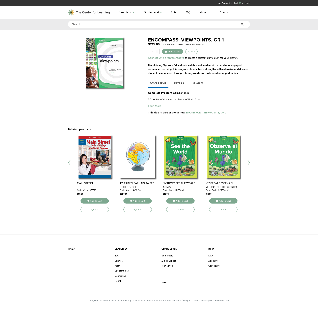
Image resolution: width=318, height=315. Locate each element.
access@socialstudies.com (215, 300)
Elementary (167, 255)
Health (118, 281)
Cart (236, 3)
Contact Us (227, 12)
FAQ (188, 12)
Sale (173, 12)
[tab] (157, 84)
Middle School (168, 260)
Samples (197, 83)
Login (247, 3)
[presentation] (69, 162)
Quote (191, 51)
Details (179, 83)
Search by (125, 12)
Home (71, 249)
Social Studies (122, 270)
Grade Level (151, 12)
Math (117, 265)
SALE (163, 282)
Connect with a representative (166, 57)
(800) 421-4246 (190, 300)
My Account (224, 3)
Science (119, 260)
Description (158, 83)
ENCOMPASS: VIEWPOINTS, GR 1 (206, 112)
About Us (205, 12)
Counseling (120, 276)
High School (167, 265)
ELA (117, 255)
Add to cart (174, 51)
